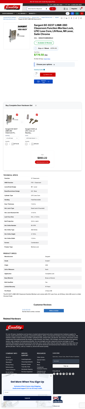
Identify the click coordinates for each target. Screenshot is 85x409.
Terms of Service (10, 369)
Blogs (38, 362)
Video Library (40, 357)
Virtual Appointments (27, 362)
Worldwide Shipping (26, 369)
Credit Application (26, 359)
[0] (80, 9)
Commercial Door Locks (24, 17)
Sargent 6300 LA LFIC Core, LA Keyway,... (31, 131)
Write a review (53, 310)
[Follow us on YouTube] (67, 374)
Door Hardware (7, 13)
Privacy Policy (10, 364)
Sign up (66, 366)
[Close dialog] (50, 375)
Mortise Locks (35, 17)
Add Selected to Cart (42, 162)
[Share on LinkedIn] (66, 18)
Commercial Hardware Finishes (42, 368)
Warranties (9, 362)
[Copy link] (81, 18)
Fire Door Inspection (27, 371)
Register (74, 8)
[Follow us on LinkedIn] (73, 374)
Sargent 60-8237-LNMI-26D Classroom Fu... (11, 131)
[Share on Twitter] (76, 18)
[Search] (52, 8)
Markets (32, 13)
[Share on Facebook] (71, 18)
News (38, 364)
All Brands (21, 13)
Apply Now (47, 59)
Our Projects (9, 359)
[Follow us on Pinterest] (64, 374)
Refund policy (9, 367)
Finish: (26, 135)
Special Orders (41, 359)
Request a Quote (26, 364)
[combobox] (38, 8)
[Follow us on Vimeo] (70, 374)
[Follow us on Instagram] (60, 374)
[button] (46, 8)
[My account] (67, 8)
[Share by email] (62, 18)
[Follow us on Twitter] (57, 374)
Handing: (7, 135)
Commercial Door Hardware (9, 17)
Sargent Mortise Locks (46, 17)
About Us (8, 357)
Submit (27, 398)
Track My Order (25, 366)
